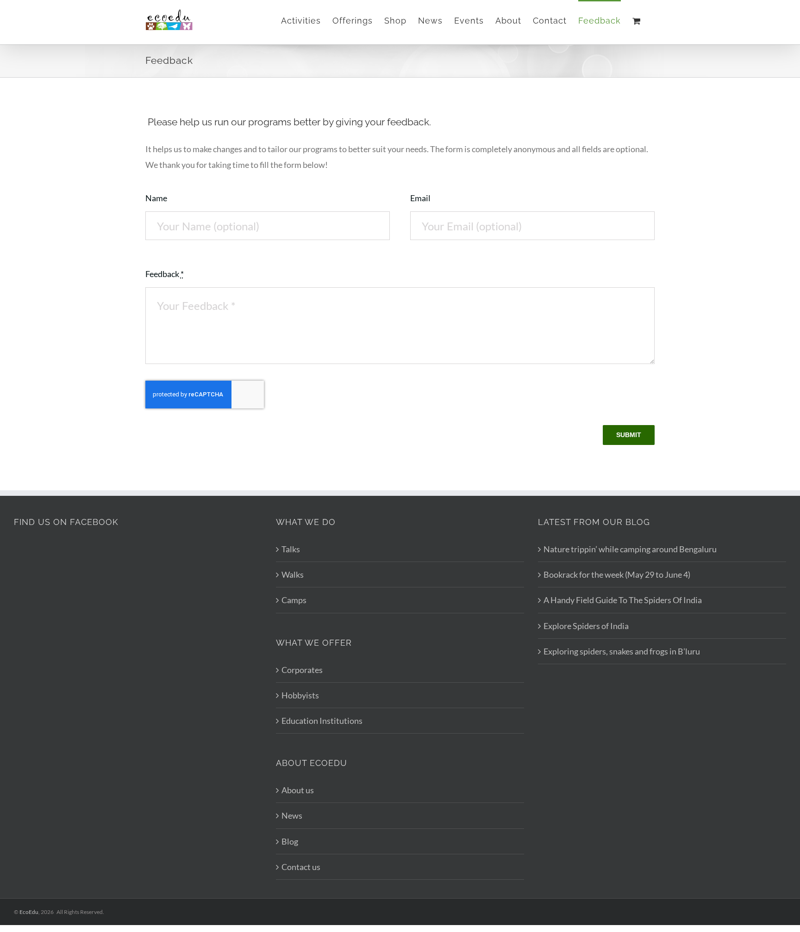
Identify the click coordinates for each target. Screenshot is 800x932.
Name (156, 198)
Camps (293, 600)
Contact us (300, 867)
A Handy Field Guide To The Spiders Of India (623, 600)
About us (297, 790)
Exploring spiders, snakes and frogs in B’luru (622, 651)
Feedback (164, 274)
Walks (292, 574)
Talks (290, 549)
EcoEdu (28, 911)
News (291, 815)
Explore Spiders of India (586, 626)
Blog (289, 841)
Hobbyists (300, 695)
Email (420, 198)
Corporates (302, 670)
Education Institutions (321, 721)
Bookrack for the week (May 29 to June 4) (617, 574)
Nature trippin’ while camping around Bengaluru (630, 549)
